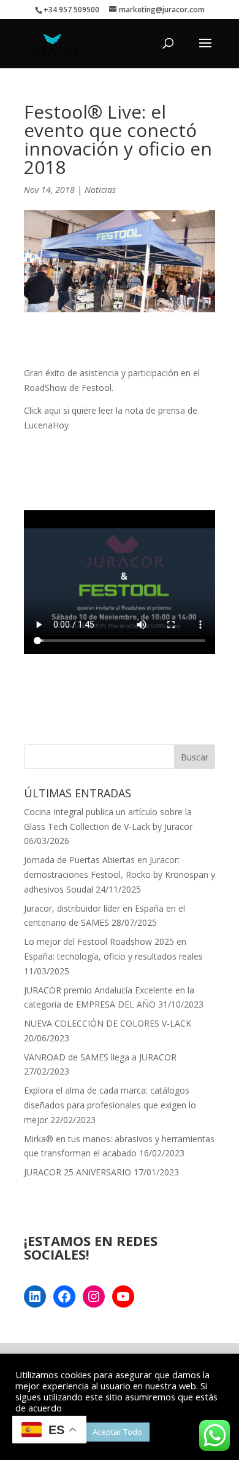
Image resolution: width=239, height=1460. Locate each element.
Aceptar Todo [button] (117, 1431)
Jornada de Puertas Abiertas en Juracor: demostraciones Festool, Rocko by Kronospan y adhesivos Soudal (119, 874)
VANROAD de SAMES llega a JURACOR (100, 1057)
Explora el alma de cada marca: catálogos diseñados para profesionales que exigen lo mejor (110, 1105)
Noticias (100, 189)
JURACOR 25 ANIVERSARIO (77, 1172)
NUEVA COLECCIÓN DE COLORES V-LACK (107, 1023)
